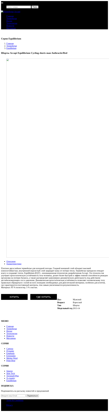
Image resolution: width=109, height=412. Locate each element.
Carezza (9, 348)
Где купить (43, 297)
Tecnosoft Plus (12, 376)
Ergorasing (11, 356)
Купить (14, 297)
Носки (9, 21)
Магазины (11, 28)
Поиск (35, 7)
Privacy (9, 405)
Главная (10, 16)
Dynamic (10, 351)
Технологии (11, 23)
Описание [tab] (11, 261)
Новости (10, 26)
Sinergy (9, 371)
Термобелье (11, 18)
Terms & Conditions (14, 400)
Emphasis (10, 353)
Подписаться (32, 396)
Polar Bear (10, 360)
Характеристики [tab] (13, 264)
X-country (10, 378)
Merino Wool (12, 358)
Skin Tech (10, 373)
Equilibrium (11, 48)
